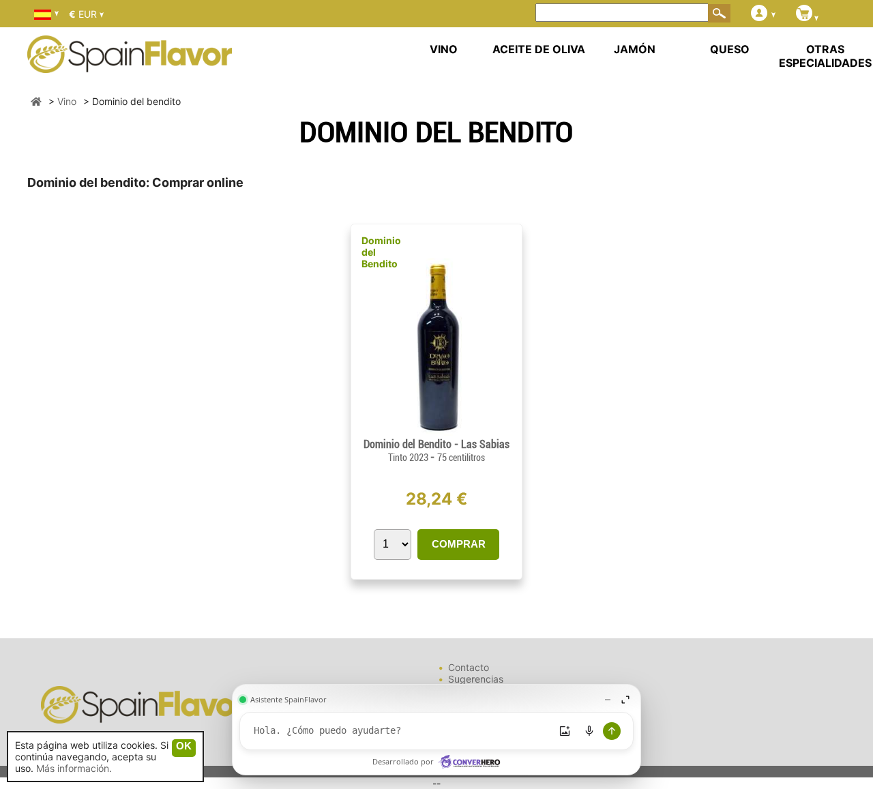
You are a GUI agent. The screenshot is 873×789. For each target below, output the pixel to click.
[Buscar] (719, 13)
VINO (444, 49)
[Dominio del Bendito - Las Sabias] (436, 432)
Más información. (74, 768)
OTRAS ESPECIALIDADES (825, 56)
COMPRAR (459, 544)
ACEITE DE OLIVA (538, 49)
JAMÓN (634, 49)
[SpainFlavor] (36, 101)
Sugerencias (475, 679)
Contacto (468, 667)
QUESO (730, 49)
